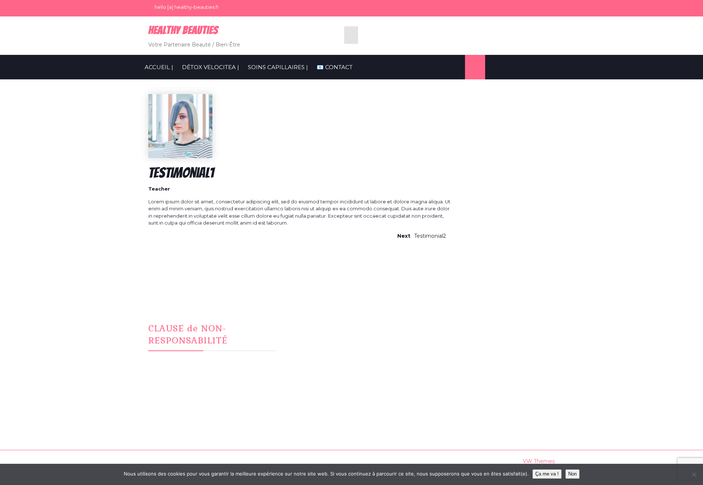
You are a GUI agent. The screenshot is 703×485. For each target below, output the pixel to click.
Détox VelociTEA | (210, 67)
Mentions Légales (456, 325)
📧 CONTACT (335, 67)
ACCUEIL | (159, 67)
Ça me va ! (547, 474)
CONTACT (308, 343)
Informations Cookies (461, 334)
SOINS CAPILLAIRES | (278, 67)
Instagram (308, 334)
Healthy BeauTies (183, 30)
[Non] (694, 474)
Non (572, 474)
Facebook (309, 325)
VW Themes (538, 461)
